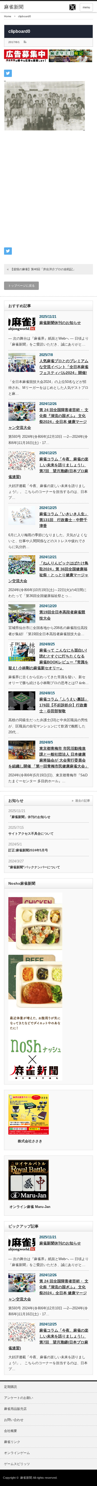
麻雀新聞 (26, 1477)
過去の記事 (82, 800)
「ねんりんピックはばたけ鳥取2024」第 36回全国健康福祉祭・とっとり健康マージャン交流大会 (48, 572)
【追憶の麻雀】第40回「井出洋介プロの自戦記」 (43, 269)
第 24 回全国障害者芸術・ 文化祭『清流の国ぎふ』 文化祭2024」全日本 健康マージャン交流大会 (48, 419)
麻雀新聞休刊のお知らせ (60, 323)
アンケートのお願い (18, 1398)
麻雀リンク (12, 1442)
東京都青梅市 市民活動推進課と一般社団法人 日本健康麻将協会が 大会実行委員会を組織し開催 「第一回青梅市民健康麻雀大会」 (48, 757)
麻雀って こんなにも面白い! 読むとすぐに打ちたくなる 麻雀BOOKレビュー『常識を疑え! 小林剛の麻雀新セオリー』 (48, 659)
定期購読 (10, 1387)
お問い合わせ (13, 1420)
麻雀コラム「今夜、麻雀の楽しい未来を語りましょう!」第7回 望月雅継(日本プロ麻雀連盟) (48, 468)
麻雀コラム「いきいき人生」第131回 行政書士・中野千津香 (63, 520)
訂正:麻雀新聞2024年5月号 (28, 850)
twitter (72, 7)
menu (86, 7)
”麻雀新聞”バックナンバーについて (34, 867)
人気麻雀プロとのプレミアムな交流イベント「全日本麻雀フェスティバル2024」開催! (63, 367)
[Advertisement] (48, 192)
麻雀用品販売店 (15, 1409)
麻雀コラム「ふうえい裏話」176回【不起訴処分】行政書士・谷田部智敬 (63, 705)
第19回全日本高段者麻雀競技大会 (62, 615)
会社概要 (10, 1431)
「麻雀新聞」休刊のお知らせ (29, 817)
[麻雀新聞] (23, 7)
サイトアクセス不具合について (31, 834)
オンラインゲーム (17, 1453)
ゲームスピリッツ (17, 1464)
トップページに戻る (21, 285)
